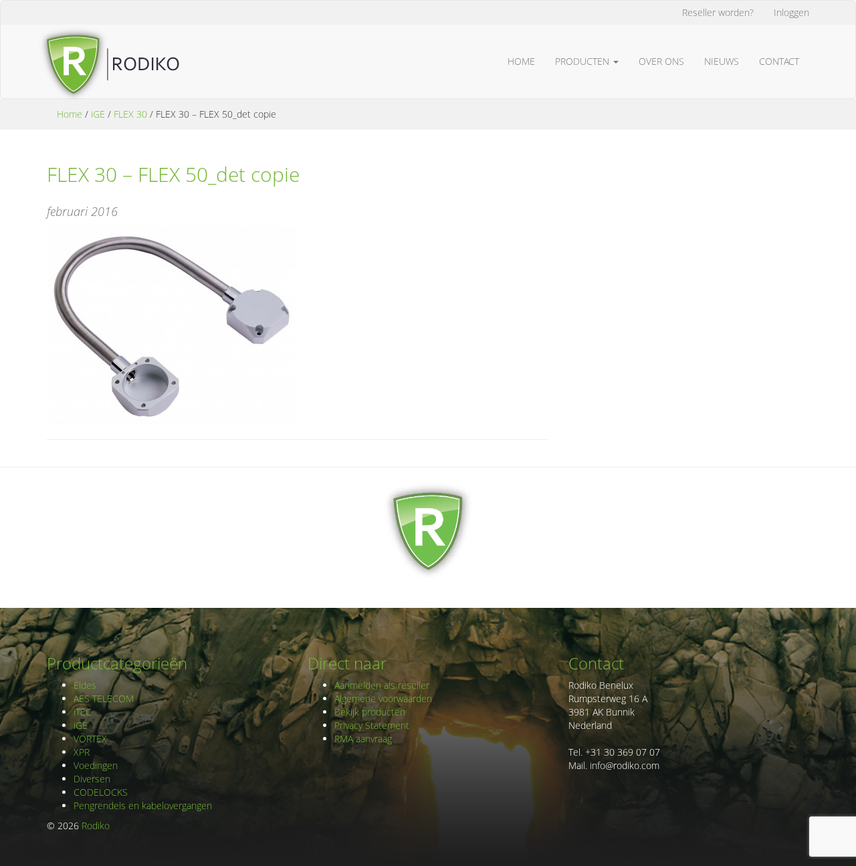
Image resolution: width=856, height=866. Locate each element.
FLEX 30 (130, 114)
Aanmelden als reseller (381, 685)
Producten (583, 61)
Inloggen (791, 12)
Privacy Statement (371, 725)
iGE (98, 114)
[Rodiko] (108, 41)
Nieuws (721, 61)
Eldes (85, 685)
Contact (779, 61)
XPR (82, 752)
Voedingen (96, 765)
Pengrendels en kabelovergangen (143, 805)
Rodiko (96, 825)
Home (521, 61)
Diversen (92, 778)
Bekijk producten (369, 712)
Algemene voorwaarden (383, 698)
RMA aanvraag (363, 738)
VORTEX (90, 738)
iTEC (83, 712)
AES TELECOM (104, 698)
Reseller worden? (718, 12)
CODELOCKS (101, 792)
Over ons (661, 61)
